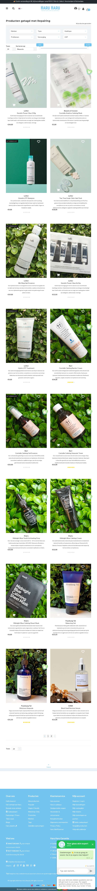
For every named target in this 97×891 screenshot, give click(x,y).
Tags (30, 822)
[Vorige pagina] (44, 736)
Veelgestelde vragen (58, 808)
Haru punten (55, 801)
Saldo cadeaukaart (81, 822)
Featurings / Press (12, 815)
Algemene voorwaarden (59, 822)
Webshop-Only (34, 812)
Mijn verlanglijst (78, 808)
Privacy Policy (55, 826)
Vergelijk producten (80, 826)
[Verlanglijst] (79, 8)
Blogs (8, 822)
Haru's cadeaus (56, 805)
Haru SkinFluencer (57, 829)
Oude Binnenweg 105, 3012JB (15, 854)
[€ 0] (40, 48)
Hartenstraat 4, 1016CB (13, 847)
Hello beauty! (11, 801)
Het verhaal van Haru (13, 805)
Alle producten (33, 801)
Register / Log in (79, 801)
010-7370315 (26, 851)
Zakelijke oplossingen (36, 826)
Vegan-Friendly (33, 808)
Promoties (32, 815)
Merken (31, 819)
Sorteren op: (20, 46)
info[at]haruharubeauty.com (16, 862)
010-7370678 (26, 843)
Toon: (8, 46)
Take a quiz (10, 819)
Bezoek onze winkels (13, 808)
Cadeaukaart (12, 812)
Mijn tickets (77, 812)
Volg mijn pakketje (79, 829)
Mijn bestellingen (79, 805)
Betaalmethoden (56, 819)
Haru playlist (10, 826)
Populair (31, 805)
